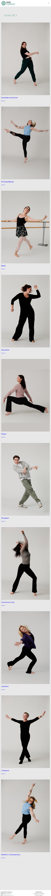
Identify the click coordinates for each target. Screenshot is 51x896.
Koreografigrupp (7, 182)
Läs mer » (3, 101)
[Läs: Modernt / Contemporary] (25, 815)
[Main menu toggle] (48, 3)
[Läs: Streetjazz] (25, 479)
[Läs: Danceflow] (25, 311)
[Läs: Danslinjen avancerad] (25, 58)
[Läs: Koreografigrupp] (25, 142)
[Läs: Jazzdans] (25, 647)
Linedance (5, 770)
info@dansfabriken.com (8, 895)
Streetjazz (5, 518)
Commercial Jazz (7, 602)
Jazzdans (5, 686)
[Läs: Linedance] (25, 731)
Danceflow (5, 350)
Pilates (3, 434)
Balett (3, 266)
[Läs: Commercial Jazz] (25, 563)
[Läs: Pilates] (25, 395)
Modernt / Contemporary (10, 855)
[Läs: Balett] (25, 227)
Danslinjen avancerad (9, 98)
